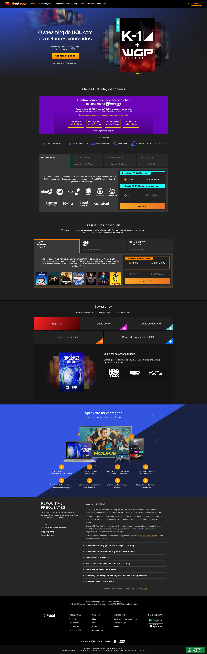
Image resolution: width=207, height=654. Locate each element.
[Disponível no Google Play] (155, 620)
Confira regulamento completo (103, 131)
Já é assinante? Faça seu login (65, 63)
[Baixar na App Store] (155, 626)
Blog (94, 619)
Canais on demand (150, 323)
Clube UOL (73, 619)
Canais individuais (68, 337)
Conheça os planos (65, 56)
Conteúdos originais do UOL (138, 337)
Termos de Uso (120, 623)
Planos (94, 623)
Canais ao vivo (103, 323)
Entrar (196, 4)
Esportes (57, 323)
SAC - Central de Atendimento (125, 619)
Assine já (142, 206)
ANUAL (130, 180)
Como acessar (97, 630)
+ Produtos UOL (75, 630)
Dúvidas (95, 626)
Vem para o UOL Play (147, 536)
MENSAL (131, 195)
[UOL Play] (16, 4)
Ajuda (145, 589)
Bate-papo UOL (75, 623)
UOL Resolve (74, 626)
